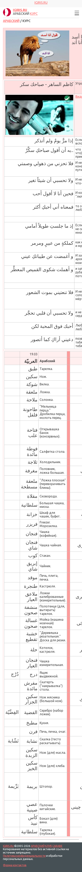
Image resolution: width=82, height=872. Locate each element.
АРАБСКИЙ (11, 21)
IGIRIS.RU (8, 846)
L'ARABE (57, 846)
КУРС (34, 13)
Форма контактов (14, 865)
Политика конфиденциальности (24, 855)
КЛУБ (48, 846)
